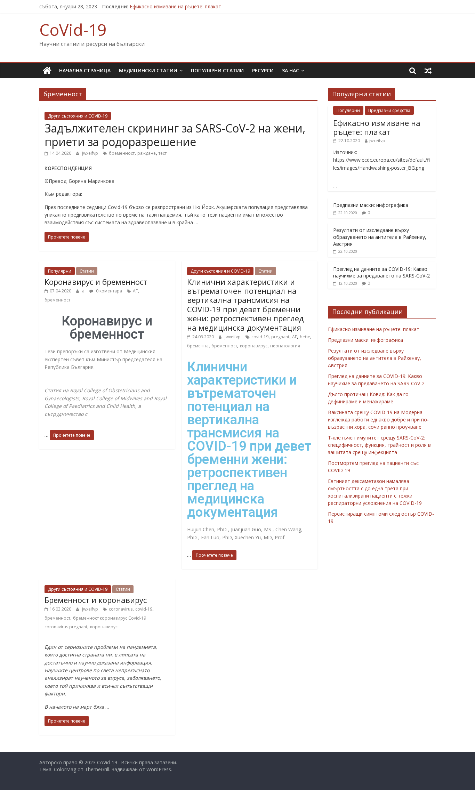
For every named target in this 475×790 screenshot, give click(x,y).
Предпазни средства (389, 110)
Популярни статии (217, 70)
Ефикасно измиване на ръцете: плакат (175, 6)
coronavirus (120, 609)
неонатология (285, 346)
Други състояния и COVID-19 (77, 116)
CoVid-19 (72, 29)
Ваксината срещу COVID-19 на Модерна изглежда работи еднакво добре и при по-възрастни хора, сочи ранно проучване (378, 419)
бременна (198, 346)
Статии (87, 271)
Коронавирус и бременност (96, 281)
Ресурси (263, 70)
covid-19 (259, 337)
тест (163, 153)
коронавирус (253, 346)
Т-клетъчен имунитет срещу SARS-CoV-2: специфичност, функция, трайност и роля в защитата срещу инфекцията (379, 445)
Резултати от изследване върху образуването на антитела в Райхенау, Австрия (379, 237)
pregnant (280, 337)
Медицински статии (148, 70)
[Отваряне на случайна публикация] (428, 70)
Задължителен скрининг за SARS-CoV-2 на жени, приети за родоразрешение (175, 135)
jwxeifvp (90, 153)
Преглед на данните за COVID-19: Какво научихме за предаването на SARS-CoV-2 (381, 272)
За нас (290, 70)
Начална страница (85, 70)
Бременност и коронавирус (96, 600)
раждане (146, 153)
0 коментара (108, 291)
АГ (135, 291)
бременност (122, 153)
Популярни (59, 271)
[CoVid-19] (47, 70)
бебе (305, 337)
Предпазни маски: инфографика (370, 205)
